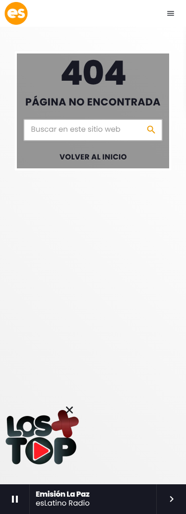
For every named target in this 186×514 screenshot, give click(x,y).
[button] (69, 410)
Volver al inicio (93, 157)
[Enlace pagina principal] (15, 13)
